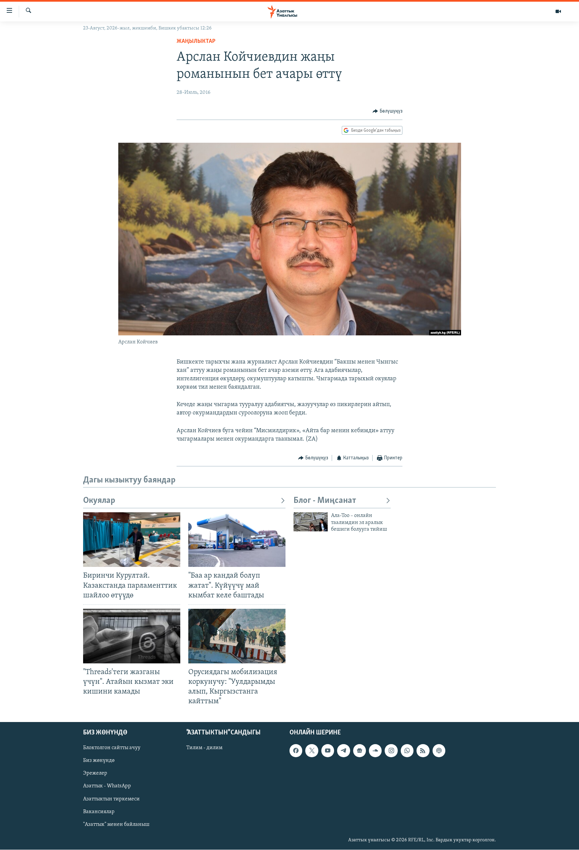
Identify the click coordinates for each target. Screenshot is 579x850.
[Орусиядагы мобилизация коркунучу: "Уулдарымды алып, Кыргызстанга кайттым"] (236, 636)
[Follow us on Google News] (359, 750)
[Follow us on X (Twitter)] (311, 750)
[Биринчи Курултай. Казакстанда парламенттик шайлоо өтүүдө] (131, 539)
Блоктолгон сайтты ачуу (111, 748)
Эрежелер (95, 773)
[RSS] (422, 750)
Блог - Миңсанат (325, 500)
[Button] (387, 111)
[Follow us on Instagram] (391, 750)
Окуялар (99, 500)
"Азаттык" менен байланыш (116, 824)
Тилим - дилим (204, 748)
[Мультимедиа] (558, 11)
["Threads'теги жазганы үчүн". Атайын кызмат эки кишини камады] (131, 636)
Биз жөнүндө (99, 761)
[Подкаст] (439, 750)
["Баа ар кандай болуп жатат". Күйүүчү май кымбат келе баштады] (236, 539)
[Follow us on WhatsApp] (407, 750)
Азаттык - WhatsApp (107, 786)
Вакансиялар (99, 811)
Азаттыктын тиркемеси (111, 799)
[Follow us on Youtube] (327, 750)
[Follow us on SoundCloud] (375, 750)
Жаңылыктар (196, 42)
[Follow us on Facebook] (296, 750)
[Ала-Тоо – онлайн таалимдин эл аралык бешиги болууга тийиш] (311, 521)
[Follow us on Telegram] (343, 750)
